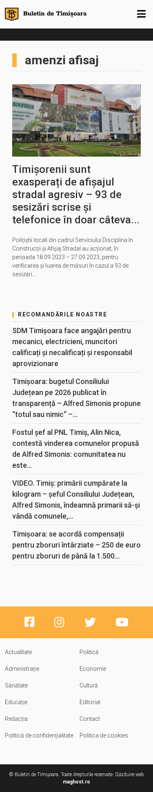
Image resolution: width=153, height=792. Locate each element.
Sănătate (16, 685)
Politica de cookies (104, 735)
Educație (16, 702)
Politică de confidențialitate (39, 735)
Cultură (89, 685)
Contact (90, 719)
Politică (89, 652)
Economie (93, 668)
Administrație (22, 668)
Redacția (16, 719)
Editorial (90, 702)
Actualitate (18, 652)
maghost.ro (76, 782)
